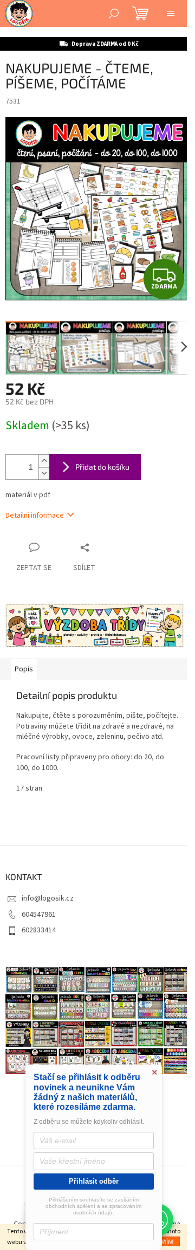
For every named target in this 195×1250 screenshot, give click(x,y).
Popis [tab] (24, 669)
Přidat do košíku (102, 466)
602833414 (39, 930)
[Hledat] (114, 13)
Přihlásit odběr (94, 1181)
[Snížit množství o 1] (43, 473)
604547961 (39, 914)
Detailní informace (34, 515)
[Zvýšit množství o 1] (43, 461)
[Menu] (170, 13)
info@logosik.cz (48, 898)
